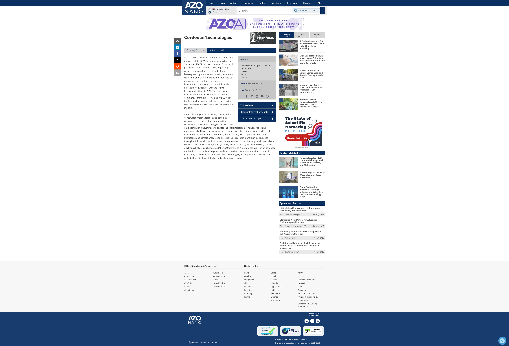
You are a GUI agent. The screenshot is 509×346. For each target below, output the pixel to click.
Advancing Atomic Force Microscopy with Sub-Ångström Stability (300, 232)
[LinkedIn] (177, 47)
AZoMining (189, 290)
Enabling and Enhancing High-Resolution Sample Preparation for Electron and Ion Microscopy (300, 245)
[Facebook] (177, 53)
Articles (247, 276)
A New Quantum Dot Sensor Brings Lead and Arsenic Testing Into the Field (312, 74)
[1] (288, 45)
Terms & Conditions (306, 293)
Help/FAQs (275, 293)
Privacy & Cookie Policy (308, 297)
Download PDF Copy (250, 118)
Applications (276, 286)
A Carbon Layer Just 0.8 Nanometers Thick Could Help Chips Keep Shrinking (312, 45)
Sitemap (274, 297)
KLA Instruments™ (292, 252)
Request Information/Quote (254, 111)
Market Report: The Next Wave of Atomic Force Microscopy (312, 175)
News (246, 273)
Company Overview (196, 50)
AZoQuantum (219, 276)
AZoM (186, 273)
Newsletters (303, 283)
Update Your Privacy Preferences (205, 342)
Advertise (302, 290)
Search (301, 276)
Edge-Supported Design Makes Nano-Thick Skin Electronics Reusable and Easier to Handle (312, 59)
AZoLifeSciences (220, 286)
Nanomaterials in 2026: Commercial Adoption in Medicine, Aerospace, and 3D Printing (312, 161)
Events (274, 279)
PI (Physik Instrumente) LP (295, 226)
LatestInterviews (302, 35)
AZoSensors (218, 273)
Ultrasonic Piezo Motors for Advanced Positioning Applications (298, 220)
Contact (301, 286)
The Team (275, 300)
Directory (248, 293)
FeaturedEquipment (317, 35)
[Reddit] (177, 66)
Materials (275, 283)
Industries (275, 290)
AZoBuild (188, 286)
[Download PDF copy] (177, 41)
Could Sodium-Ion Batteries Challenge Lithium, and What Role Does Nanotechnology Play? (311, 192)
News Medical (219, 283)
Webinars (248, 286)
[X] (177, 60)
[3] (288, 75)
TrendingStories (286, 35)
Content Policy (304, 300)
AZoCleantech (190, 279)
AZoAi (215, 279)
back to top (313, 314)
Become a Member (306, 279)
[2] (288, 60)
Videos (247, 283)
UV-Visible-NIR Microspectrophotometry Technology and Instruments (300, 209)
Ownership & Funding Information (307, 305)
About (300, 273)
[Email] (177, 72)
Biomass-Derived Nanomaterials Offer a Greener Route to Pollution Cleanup (311, 103)
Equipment (249, 279)
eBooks (274, 276)
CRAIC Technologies (292, 214)
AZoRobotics (189, 276)
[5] (288, 104)
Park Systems (290, 238)
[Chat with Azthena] (502, 341)
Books (273, 273)
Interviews (248, 290)
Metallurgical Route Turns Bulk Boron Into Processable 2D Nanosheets (311, 88)
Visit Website (246, 105)
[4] (288, 89)
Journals (247, 297)
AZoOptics (188, 283)
